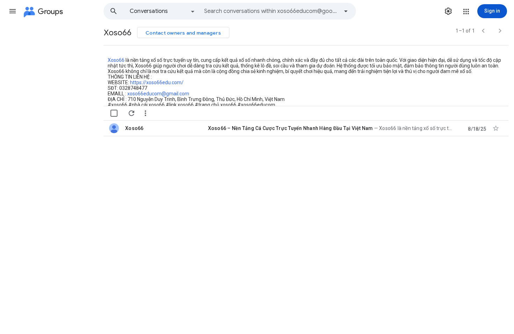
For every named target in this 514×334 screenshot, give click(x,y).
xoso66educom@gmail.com (158, 93)
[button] (12, 11)
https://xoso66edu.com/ (157, 82)
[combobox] (271, 11)
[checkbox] (113, 113)
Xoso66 (116, 60)
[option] (162, 11)
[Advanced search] (346, 11)
